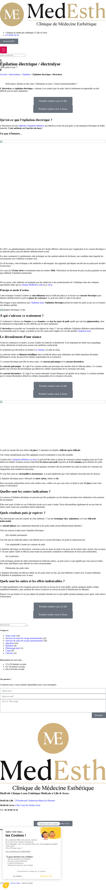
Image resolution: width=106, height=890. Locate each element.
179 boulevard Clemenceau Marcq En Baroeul (34, 800)
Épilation (26, 74)
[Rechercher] (27, 625)
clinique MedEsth (29, 285)
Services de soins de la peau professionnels (24, 641)
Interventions (14, 74)
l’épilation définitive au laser (24, 459)
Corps (8, 650)
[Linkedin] (25, 816)
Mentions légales (15, 883)
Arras (49, 285)
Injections (10, 643)
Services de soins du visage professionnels (24, 638)
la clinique (40, 350)
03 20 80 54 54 (11, 810)
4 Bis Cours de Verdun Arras (27, 805)
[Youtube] (10, 816)
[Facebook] (3, 816)
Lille (41, 285)
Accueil (3, 74)
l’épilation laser (37, 302)
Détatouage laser (13, 648)
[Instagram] (18, 816)
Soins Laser (11, 636)
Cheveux (9, 653)
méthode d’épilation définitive (31, 126)
